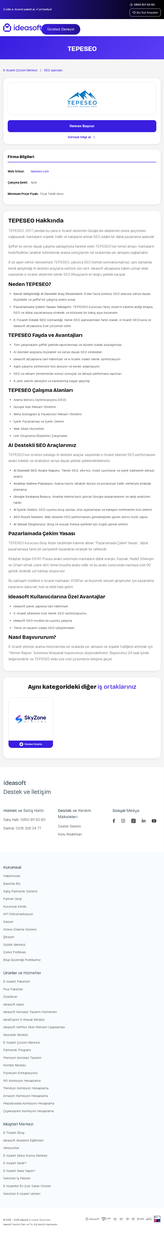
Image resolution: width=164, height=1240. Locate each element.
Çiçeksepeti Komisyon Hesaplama (28, 1111)
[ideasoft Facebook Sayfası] (114, 820)
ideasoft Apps (13, 1004)
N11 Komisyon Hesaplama (22, 1081)
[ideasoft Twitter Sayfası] (134, 820)
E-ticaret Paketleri (16, 981)
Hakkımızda (11, 876)
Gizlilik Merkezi (14, 945)
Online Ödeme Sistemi (20, 929)
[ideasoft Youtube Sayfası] (154, 820)
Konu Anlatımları (70, 834)
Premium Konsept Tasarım (22, 1058)
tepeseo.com (40, 171)
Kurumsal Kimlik (15, 906)
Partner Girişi (12, 899)
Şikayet (8, 937)
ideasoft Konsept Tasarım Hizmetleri (30, 1012)
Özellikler (10, 997)
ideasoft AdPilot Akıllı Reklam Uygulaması (34, 1027)
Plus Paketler (13, 989)
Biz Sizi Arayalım (147, 12)
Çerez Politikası (14, 952)
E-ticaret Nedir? (14, 1163)
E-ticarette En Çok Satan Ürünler (27, 1186)
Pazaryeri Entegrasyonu (20, 1073)
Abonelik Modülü (15, 1035)
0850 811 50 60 (144, 4)
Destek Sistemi (69, 826)
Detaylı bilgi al (79, 137)
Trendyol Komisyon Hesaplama (25, 1088)
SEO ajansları (53, 70)
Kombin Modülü (14, 1065)
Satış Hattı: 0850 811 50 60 (24, 819)
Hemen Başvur (82, 126)
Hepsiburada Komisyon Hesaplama (28, 1103)
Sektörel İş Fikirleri (17, 1178)
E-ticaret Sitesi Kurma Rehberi (25, 1155)
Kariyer (8, 922)
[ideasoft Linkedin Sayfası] (144, 820)
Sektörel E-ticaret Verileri (21, 1194)
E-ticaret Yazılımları (39, 1219)
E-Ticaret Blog (13, 1133)
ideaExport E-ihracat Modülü (24, 1019)
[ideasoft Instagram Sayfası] (123, 820)
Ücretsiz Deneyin (60, 29)
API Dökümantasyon (18, 914)
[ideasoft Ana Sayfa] (22, 27)
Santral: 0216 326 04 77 (22, 828)
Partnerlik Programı (17, 1050)
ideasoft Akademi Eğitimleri (23, 1140)
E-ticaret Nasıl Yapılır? (19, 1171)
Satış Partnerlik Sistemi (20, 891)
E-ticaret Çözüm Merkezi (20, 70)
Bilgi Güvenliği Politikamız (22, 960)
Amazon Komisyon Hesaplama (25, 1096)
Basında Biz (11, 883)
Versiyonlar (11, 1148)
